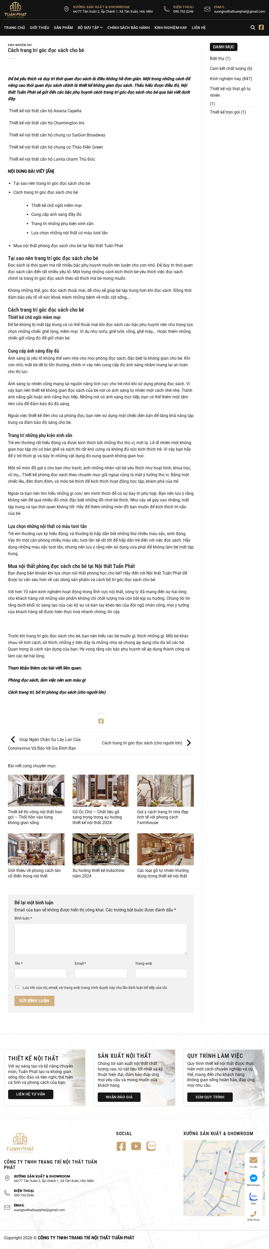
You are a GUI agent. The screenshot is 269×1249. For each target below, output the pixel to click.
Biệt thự (217, 58)
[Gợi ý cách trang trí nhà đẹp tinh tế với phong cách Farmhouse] (165, 791)
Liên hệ (199, 28)
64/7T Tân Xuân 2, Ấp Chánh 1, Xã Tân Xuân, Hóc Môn (113, 11)
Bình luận (23, 918)
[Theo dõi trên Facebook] (261, 28)
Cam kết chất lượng (228, 68)
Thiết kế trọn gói (225, 112)
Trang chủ (14, 28)
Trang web (143, 963)
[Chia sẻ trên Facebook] (101, 721)
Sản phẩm (63, 28)
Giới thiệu (39, 28)
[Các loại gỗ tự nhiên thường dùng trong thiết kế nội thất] (165, 849)
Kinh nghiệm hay (170, 28)
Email (80, 963)
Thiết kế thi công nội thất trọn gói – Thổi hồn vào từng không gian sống (35, 817)
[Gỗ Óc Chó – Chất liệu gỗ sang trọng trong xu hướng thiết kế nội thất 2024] (101, 791)
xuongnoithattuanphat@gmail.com (239, 11)
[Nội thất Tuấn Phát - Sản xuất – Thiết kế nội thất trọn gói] (18, 9)
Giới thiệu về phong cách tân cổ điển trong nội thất (34, 873)
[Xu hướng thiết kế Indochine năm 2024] (101, 849)
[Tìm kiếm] (253, 27)
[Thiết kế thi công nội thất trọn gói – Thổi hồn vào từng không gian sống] (36, 791)
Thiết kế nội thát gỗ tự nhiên (230, 92)
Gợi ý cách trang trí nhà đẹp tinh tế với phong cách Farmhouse (162, 817)
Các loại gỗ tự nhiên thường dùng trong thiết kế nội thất (163, 873)
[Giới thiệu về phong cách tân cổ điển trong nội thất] (36, 849)
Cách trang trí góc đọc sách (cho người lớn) (142, 742)
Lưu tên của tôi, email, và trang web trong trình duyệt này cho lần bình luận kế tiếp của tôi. (95, 988)
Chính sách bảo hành (128, 28)
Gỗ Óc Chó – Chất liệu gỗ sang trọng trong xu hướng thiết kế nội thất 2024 (97, 817)
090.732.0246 (183, 11)
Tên (18, 963)
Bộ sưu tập (88, 28)
